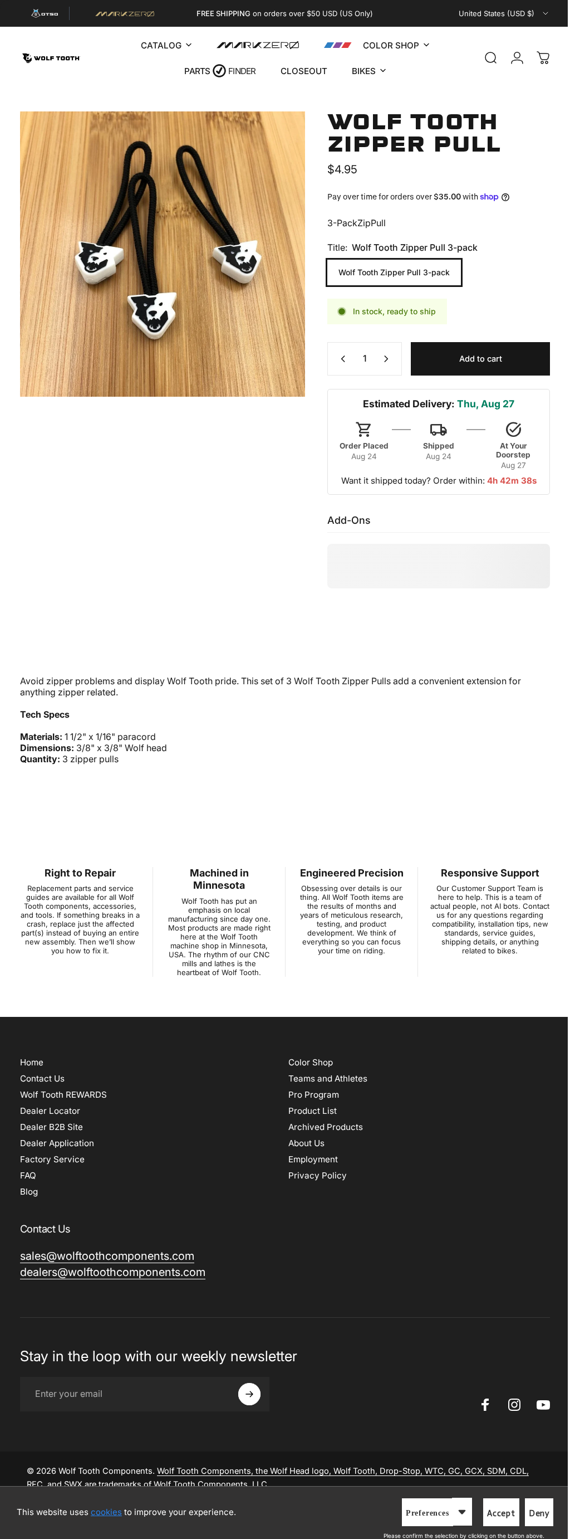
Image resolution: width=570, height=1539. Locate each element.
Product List (308, 1110)
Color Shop (306, 1062)
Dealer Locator (50, 1110)
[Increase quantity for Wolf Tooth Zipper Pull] (380, 359)
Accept (493, 1513)
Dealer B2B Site (51, 1127)
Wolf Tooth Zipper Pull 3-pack (385, 272)
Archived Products (321, 1127)
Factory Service (52, 1159)
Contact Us (42, 1078)
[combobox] (496, 13)
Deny (530, 1513)
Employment (309, 1159)
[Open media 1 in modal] (158, 249)
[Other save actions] (454, 1512)
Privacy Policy (313, 1175)
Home (31, 1062)
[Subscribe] (249, 1394)
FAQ (28, 1175)
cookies (106, 1512)
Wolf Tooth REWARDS (63, 1094)
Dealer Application (57, 1143)
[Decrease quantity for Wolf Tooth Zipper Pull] (332, 359)
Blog (29, 1191)
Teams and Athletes (323, 1078)
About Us (302, 1143)
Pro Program (309, 1094)
